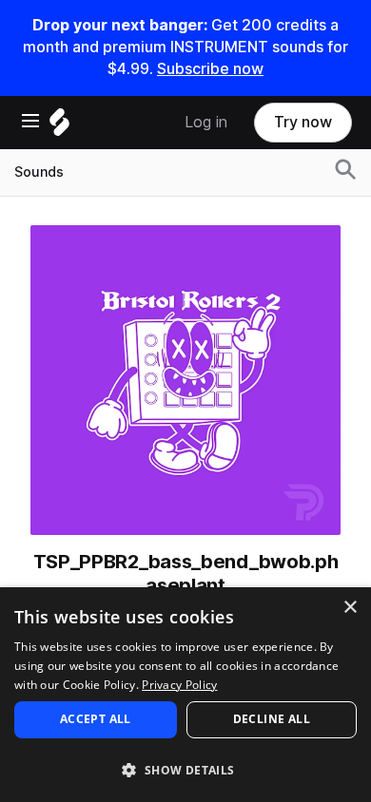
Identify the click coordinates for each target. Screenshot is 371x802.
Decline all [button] (271, 719)
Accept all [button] (95, 719)
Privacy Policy (179, 685)
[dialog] (185, 694)
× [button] (349, 608)
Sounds (39, 172)
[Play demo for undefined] (185, 380)
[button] (185, 769)
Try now (303, 122)
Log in (206, 122)
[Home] (59, 126)
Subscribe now (210, 69)
